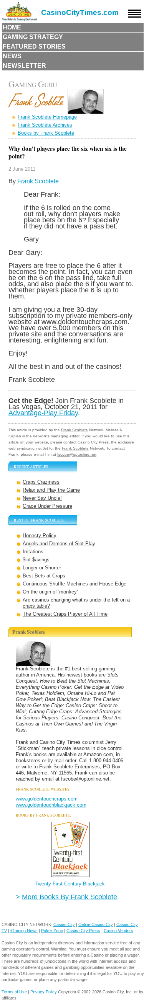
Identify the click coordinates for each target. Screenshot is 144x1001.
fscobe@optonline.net (76, 454)
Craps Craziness (41, 482)
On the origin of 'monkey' (50, 592)
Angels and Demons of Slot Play (59, 543)
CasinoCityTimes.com (80, 12)
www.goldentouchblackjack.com (51, 805)
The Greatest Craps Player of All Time (65, 614)
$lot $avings (36, 559)
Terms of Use (14, 992)
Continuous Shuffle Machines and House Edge (74, 584)
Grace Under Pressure (47, 506)
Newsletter (24, 65)
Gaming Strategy (33, 37)
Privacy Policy (43, 992)
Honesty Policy (39, 535)
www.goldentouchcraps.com (47, 799)
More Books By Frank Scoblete (69, 897)
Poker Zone (52, 930)
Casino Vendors (118, 930)
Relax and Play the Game (51, 490)
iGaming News (24, 930)
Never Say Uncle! (42, 498)
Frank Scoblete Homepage (47, 117)
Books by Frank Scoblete (46, 133)
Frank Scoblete (38, 181)
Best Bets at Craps (44, 576)
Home (12, 27)
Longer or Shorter (42, 568)
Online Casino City (95, 924)
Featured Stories (34, 46)
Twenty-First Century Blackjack (70, 884)
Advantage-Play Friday (43, 413)
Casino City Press (93, 442)
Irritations (33, 551)
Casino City (64, 924)
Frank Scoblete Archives (45, 125)
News (12, 56)
